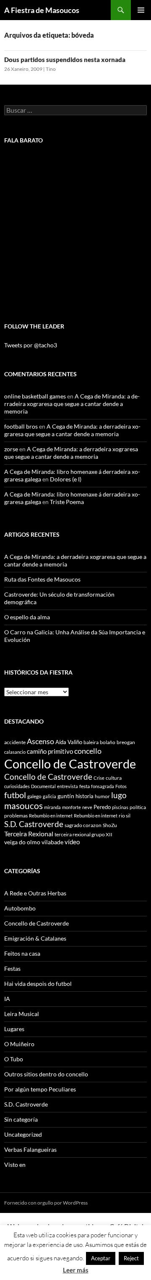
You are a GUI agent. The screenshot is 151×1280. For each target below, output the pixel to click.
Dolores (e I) (65, 479)
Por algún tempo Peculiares (40, 1089)
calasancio (15, 752)
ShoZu (110, 825)
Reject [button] (131, 1258)
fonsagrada (102, 786)
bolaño (107, 742)
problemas (16, 815)
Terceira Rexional (28, 834)
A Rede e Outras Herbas (35, 893)
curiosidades (17, 786)
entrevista (67, 786)
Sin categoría (21, 1119)
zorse (11, 449)
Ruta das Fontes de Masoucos (42, 579)
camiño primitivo (50, 751)
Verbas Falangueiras (30, 1149)
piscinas (120, 807)
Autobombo (20, 908)
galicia (49, 796)
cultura (114, 778)
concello (88, 751)
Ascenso (40, 741)
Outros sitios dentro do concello (46, 1074)
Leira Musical (21, 1013)
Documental (43, 786)
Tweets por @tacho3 (30, 345)
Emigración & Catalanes (35, 938)
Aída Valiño (68, 742)
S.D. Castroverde (33, 824)
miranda (52, 807)
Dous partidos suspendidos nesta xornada (64, 59)
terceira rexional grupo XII (83, 834)
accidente (15, 742)
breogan (126, 742)
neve (87, 807)
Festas (12, 968)
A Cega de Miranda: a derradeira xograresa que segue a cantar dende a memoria (72, 404)
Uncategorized (23, 1134)
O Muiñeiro (19, 1043)
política (138, 807)
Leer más (76, 1270)
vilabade (52, 842)
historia (85, 796)
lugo (119, 795)
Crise (99, 778)
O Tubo (13, 1059)
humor (102, 796)
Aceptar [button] (100, 1258)
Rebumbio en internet (51, 815)
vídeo (72, 842)
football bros (21, 426)
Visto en (15, 1164)
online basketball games (35, 396)
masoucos (23, 805)
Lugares (14, 1028)
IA (7, 998)
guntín (65, 795)
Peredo (102, 807)
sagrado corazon (83, 825)
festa (84, 786)
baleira (91, 742)
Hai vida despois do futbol (38, 983)
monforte (71, 807)
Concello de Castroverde (70, 763)
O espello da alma (27, 617)
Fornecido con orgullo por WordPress (46, 1203)
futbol (15, 795)
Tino (51, 69)
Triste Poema (67, 501)
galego (34, 796)
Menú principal (141, 10)
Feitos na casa (22, 953)
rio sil (124, 815)
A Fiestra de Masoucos (41, 10)
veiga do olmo (22, 842)
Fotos (121, 786)
